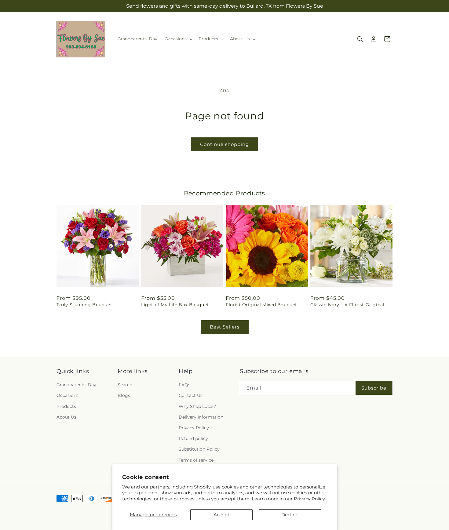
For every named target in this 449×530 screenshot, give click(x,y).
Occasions (67, 395)
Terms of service (196, 460)
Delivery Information (201, 417)
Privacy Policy (309, 499)
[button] (178, 38)
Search (125, 384)
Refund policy (193, 438)
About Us (66, 417)
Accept (221, 514)
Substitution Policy (199, 449)
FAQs (184, 384)
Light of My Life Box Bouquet (175, 304)
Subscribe (373, 388)
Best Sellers (224, 327)
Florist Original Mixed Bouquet (261, 304)
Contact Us (191, 395)
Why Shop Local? (197, 406)
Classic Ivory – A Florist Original (347, 304)
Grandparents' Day (76, 384)
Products (66, 406)
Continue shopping (224, 144)
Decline (289, 514)
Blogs (124, 395)
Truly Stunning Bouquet (84, 304)
